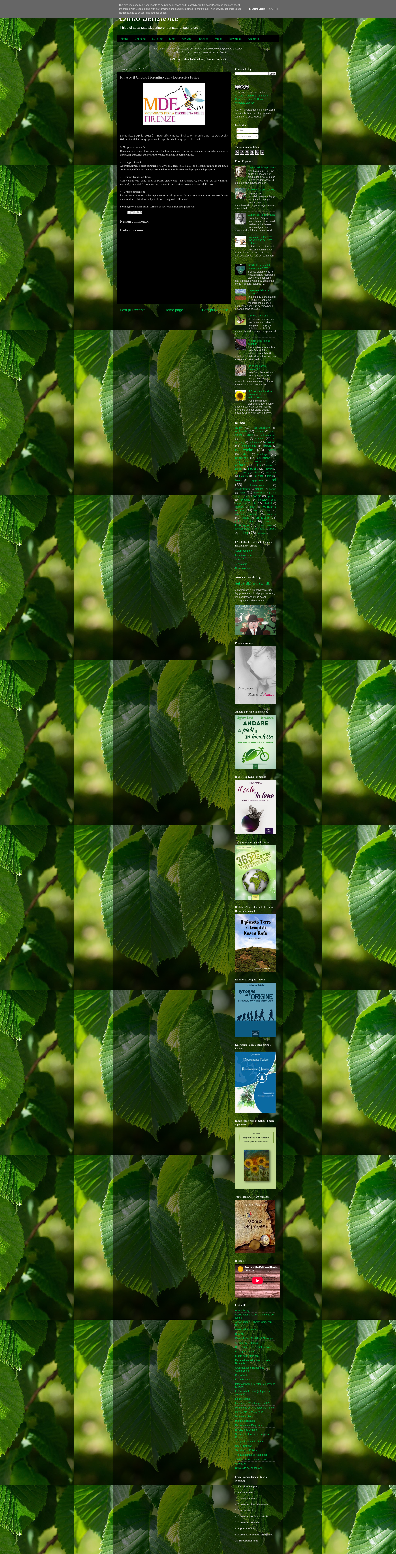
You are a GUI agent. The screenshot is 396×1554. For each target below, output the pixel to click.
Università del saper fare (248, 1467)
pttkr (254, 503)
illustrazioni (270, 472)
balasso (244, 438)
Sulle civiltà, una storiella (261, 189)
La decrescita (242, 1398)
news (242, 492)
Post (242, 130)
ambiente (241, 431)
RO (256, 510)
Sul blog (157, 38)
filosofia (253, 468)
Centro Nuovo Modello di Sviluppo (254, 1338)
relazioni (239, 507)
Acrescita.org (242, 1310)
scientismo (240, 514)
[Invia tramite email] (129, 212)
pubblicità (267, 503)
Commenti (245, 136)
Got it (273, 9)
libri (273, 480)
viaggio (272, 528)
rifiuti (252, 507)
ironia (270, 476)
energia (240, 465)
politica (272, 496)
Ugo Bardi (240, 1463)
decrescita (244, 450)
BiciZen (239, 1333)
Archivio (253, 38)
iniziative (243, 475)
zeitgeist (261, 533)
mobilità (259, 488)
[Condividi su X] (134, 212)
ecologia (262, 454)
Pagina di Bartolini (245, 1420)
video (243, 533)
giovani (269, 469)
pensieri (242, 496)
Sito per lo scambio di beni (249, 1441)
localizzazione (258, 485)
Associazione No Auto (247, 1329)
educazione (263, 458)
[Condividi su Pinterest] (140, 212)
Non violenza (242, 568)
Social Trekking (243, 1446)
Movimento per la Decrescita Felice (254, 1407)
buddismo (254, 442)
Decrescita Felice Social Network (253, 1347)
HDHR (257, 472)
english (257, 465)
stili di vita (244, 521)
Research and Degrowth (248, 1425)
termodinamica (242, 528)
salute (268, 510)
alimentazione (262, 427)
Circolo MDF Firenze (246, 1342)
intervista (258, 476)
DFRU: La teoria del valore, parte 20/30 (259, 266)
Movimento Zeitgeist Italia (249, 1412)
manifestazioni (242, 489)
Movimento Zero (244, 1416)
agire (238, 427)
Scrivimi (187, 38)
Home (124, 38)
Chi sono (140, 38)
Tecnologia (241, 564)
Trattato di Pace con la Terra (250, 1459)
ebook (246, 454)
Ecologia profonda (245, 1351)
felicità (238, 468)
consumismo (249, 445)
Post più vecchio (215, 310)
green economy (242, 472)
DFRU (272, 450)
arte (271, 431)
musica (272, 489)
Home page (174, 310)
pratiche (245, 499)
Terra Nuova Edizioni (246, 1450)
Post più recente (133, 310)
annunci (259, 431)
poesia (256, 496)
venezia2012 (259, 529)
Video (218, 38)
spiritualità (262, 517)
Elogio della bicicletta (247, 1355)
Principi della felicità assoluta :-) (259, 342)
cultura (267, 445)
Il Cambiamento (243, 1379)
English (204, 38)
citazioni (270, 442)
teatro (268, 522)
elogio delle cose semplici (252, 461)
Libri (172, 38)
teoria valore (265, 525)
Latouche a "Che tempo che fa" (252, 1403)
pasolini (272, 493)
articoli (238, 434)
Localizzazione (243, 555)
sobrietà (254, 514)
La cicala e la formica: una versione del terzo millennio (260, 240)
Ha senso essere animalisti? (257, 367)
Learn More (257, 9)
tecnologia (242, 525)
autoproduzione (268, 435)
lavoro (238, 480)
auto (250, 434)
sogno (245, 517)
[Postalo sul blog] (131, 212)
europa (269, 465)
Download (235, 38)
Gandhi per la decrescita (261, 214)
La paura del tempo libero (262, 167)
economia (241, 457)
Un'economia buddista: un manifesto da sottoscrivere (260, 394)
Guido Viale (241, 1375)
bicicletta (259, 438)
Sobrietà (239, 559)
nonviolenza (259, 492)
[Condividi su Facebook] (137, 212)
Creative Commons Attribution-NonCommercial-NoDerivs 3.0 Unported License (252, 99)
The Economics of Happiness (251, 1454)
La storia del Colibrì (258, 315)
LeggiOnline (257, 480)
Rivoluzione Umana (246, 1429)
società (271, 514)
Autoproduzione (244, 550)
